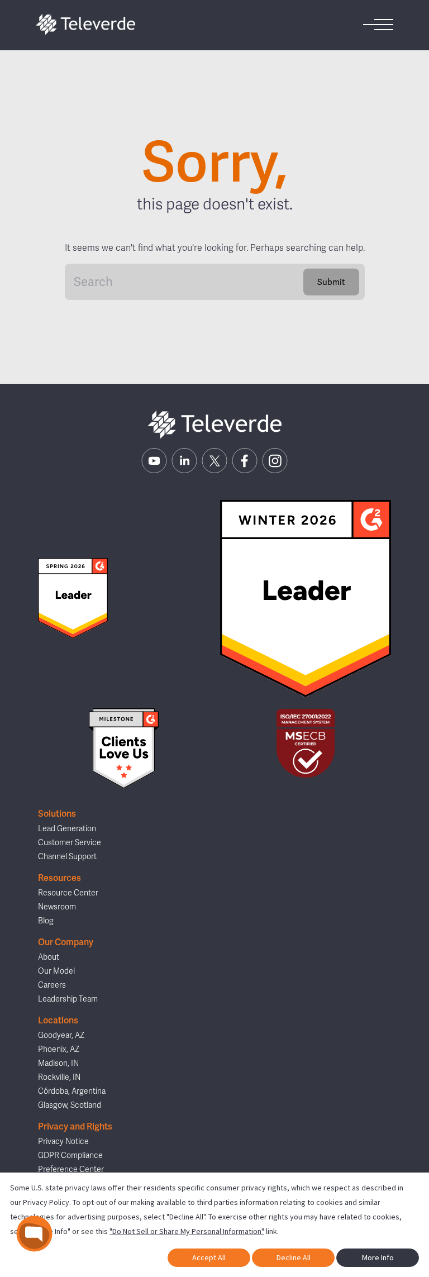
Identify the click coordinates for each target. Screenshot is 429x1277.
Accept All (209, 1257)
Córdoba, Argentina (72, 1091)
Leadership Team (68, 999)
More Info (378, 1257)
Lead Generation (67, 828)
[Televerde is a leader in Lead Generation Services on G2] (73, 598)
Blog (46, 921)
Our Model (56, 971)
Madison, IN (58, 1063)
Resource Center (68, 893)
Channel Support (67, 856)
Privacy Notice (63, 1141)
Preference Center (71, 1169)
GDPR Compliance (70, 1155)
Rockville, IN (59, 1077)
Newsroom (57, 907)
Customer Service (69, 842)
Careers (52, 985)
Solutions (57, 813)
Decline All (294, 1257)
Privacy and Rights (75, 1126)
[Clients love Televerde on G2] (123, 748)
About (48, 957)
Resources (59, 878)
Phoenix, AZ (58, 1049)
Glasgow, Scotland (69, 1105)
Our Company (65, 942)
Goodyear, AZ (61, 1035)
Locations (58, 1020)
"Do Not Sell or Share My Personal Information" (186, 1231)
